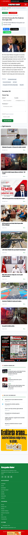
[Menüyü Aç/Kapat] (25, 4)
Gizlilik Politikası (4, 510)
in (8, 476)
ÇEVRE (2, 491)
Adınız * (4, 97)
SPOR (2, 485)
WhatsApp (7, 32)
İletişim (2, 508)
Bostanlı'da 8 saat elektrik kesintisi (13, 399)
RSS (2, 514)
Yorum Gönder (7, 120)
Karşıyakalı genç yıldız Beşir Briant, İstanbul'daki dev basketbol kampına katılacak (17, 372)
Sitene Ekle (3, 517)
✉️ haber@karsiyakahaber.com (8, 527)
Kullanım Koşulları (5, 512)
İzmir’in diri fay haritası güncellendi (14, 408)
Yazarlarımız (4, 519)
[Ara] (2, 4)
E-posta (16, 97)
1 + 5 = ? (7, 114)
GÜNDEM (9, 7)
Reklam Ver (3, 506)
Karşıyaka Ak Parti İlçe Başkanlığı (10, 84)
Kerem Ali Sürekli (7, 82)
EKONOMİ (3, 487)
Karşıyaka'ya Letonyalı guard (12, 413)
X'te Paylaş (15, 29)
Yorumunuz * (5, 103)
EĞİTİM (2, 494)
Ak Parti (15, 82)
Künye (2, 504)
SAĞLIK (3, 498)
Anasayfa (4, 7)
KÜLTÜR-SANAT (5, 489)
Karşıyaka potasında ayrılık (15, 379)
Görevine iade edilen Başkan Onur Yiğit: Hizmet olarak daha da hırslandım (16, 387)
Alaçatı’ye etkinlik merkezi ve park (13, 423)
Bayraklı (21, 84)
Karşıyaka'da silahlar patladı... (12, 404)
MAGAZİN (3, 496)
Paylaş (7, 29)
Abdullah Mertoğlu (12, 79)
